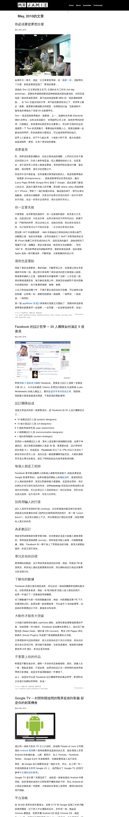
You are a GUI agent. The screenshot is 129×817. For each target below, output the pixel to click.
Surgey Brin (22, 317)
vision (29, 317)
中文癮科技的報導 (28, 772)
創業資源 (31, 686)
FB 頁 (39, 746)
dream (52, 315)
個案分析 (32, 313)
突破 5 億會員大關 (28, 382)
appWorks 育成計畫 (32, 303)
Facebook (22, 689)
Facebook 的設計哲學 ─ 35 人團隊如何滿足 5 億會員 (49, 328)
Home (71, 5)
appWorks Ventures (43, 315)
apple (21, 315)
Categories (73, 12)
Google (57, 315)
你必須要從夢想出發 (29, 24)
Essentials (87, 5)
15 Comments (78, 688)
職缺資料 (64, 477)
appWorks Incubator (29, 315)
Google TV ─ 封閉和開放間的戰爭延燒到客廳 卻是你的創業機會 (49, 700)
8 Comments (79, 314)
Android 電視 (26, 750)
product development (33, 689)
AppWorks (24, 313)
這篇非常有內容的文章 (59, 391)
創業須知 (39, 313)
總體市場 (38, 686)
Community (98, 5)
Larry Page (64, 315)
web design (44, 689)
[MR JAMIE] (33, 5)
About (78, 5)
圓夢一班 (67, 80)
